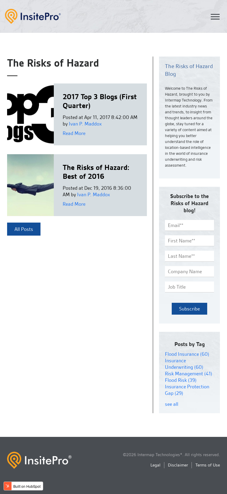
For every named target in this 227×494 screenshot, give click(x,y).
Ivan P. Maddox (85, 123)
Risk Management (188, 373)
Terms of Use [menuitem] (207, 465)
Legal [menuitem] (155, 465)
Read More (74, 133)
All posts (23, 229)
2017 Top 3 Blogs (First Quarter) (100, 101)
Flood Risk (181, 380)
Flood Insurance (187, 354)
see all (171, 404)
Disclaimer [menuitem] (178, 465)
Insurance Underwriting (184, 363)
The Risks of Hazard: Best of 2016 (96, 172)
